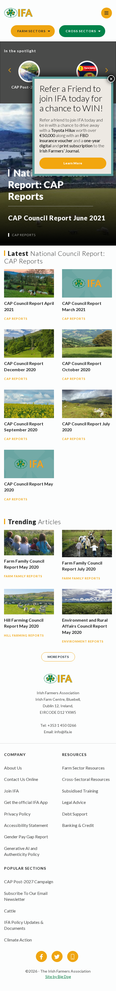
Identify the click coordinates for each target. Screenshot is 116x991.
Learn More (72, 163)
